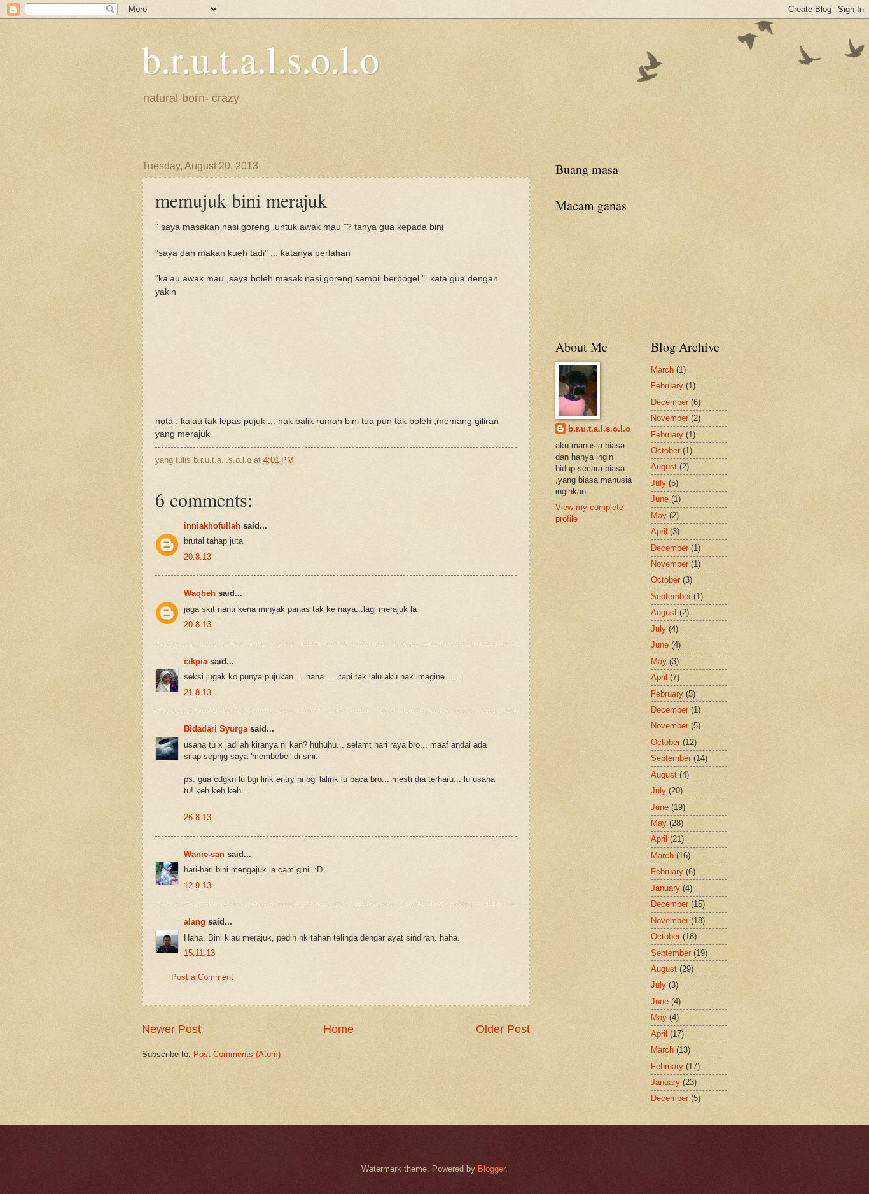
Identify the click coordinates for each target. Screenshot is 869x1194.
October (665, 450)
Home (338, 1029)
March (662, 369)
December (669, 402)
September (671, 596)
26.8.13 (197, 817)
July (658, 483)
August (664, 466)
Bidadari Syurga (215, 729)
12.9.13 (197, 885)
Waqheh (200, 593)
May (659, 515)
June (660, 499)
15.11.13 (199, 953)
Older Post (503, 1029)
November (669, 418)
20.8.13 (197, 557)
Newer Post (171, 1029)
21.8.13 (197, 692)
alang (194, 922)
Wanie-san (204, 854)
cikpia (195, 661)
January (665, 888)
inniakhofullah (212, 525)
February (667, 385)
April (659, 531)
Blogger (491, 1169)
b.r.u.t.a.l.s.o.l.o (260, 58)
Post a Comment (202, 977)
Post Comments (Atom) (237, 1054)
